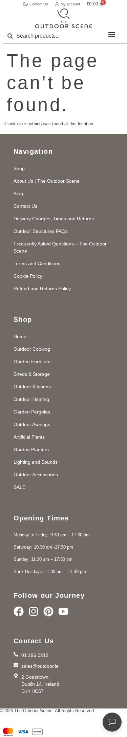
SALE (19, 487)
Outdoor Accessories (36, 474)
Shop (19, 168)
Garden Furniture (32, 361)
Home (20, 336)
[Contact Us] (25, 4)
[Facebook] (19, 611)
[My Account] (57, 4)
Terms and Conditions (37, 263)
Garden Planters (31, 449)
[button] (111, 34)
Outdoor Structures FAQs (41, 231)
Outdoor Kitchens (32, 386)
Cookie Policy (28, 276)
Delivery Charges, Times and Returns (54, 218)
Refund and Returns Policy (42, 288)
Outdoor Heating (31, 399)
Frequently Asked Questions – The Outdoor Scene (60, 247)
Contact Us (38, 4)
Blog (18, 193)
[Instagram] (33, 611)
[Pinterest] (48, 611)
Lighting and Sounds (36, 462)
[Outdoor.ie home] (63, 18)
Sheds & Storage (32, 374)
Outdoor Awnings (32, 424)
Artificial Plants (29, 437)
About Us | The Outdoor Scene (47, 181)
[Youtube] (63, 611)
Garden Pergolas (32, 411)
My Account (70, 4)
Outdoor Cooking (32, 349)
